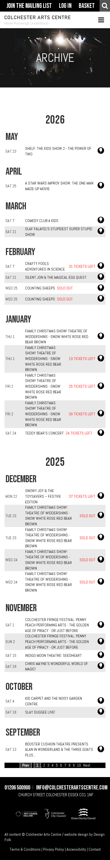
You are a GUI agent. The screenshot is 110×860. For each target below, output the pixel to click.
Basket (87, 6)
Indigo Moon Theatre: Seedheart (53, 655)
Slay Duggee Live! (40, 712)
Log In (65, 6)
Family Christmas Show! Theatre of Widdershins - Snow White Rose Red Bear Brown (56, 336)
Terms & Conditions (25, 849)
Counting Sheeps (40, 288)
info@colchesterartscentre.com (71, 788)
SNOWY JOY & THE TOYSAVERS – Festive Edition (43, 496)
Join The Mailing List (29, 6)
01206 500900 (17, 788)
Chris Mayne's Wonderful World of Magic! (56, 666)
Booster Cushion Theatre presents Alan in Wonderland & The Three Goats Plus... (59, 749)
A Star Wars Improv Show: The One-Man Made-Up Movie (59, 186)
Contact (95, 849)
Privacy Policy (53, 849)
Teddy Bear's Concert (44, 433)
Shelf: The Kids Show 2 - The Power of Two (58, 151)
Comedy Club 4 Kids (41, 220)
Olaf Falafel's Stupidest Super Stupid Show (58, 231)
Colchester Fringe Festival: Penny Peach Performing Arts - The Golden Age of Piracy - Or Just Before (57, 625)
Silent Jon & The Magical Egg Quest (56, 277)
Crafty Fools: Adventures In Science (45, 266)
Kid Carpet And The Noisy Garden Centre (53, 701)
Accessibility (76, 849)
